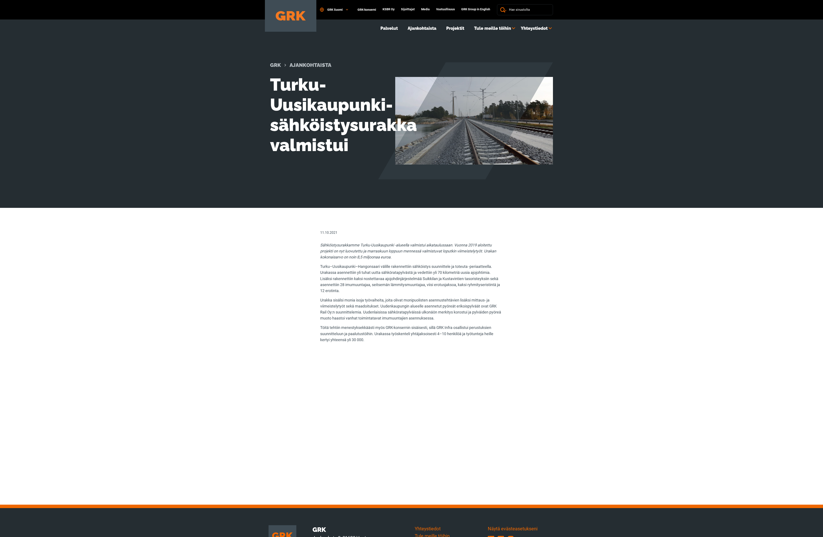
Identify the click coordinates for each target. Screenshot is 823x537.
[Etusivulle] (290, 16)
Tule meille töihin (492, 28)
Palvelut (389, 28)
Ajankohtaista (422, 28)
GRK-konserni (366, 9)
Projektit (455, 28)
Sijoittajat (408, 9)
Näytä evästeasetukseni (513, 528)
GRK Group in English (475, 9)
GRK (275, 65)
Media (425, 9)
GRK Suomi (335, 9)
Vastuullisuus (445, 9)
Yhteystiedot (534, 28)
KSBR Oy (389, 9)
